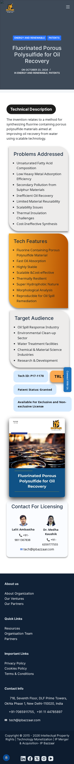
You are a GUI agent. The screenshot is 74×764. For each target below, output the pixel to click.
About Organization (19, 593)
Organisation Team (19, 633)
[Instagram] (43, 758)
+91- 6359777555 (50, 542)
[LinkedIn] (23, 758)
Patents (54, 37)
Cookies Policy (16, 668)
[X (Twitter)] (37, 758)
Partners (11, 639)
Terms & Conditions (19, 674)
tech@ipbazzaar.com (38, 549)
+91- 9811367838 (22, 537)
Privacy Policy (15, 663)
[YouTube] (50, 758)
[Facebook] (30, 758)
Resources (12, 628)
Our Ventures (14, 599)
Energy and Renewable (29, 37)
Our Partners (14, 604)
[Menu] (68, 7)
